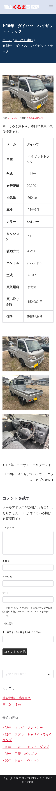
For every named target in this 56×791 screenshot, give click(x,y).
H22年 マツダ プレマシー (22, 728)
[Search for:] (28, 674)
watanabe (13, 118)
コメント (8, 527)
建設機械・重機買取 (16, 698)
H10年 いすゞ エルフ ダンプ (25, 747)
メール (7, 576)
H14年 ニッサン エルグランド (28, 465)
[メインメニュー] (51, 7)
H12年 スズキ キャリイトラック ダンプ (28, 737)
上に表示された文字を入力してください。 (23, 632)
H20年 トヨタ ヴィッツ (21, 760)
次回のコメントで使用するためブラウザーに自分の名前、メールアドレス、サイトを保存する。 (29, 611)
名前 (6, 560)
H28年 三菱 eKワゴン (19, 754)
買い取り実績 (11, 705)
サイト (5, 593)
